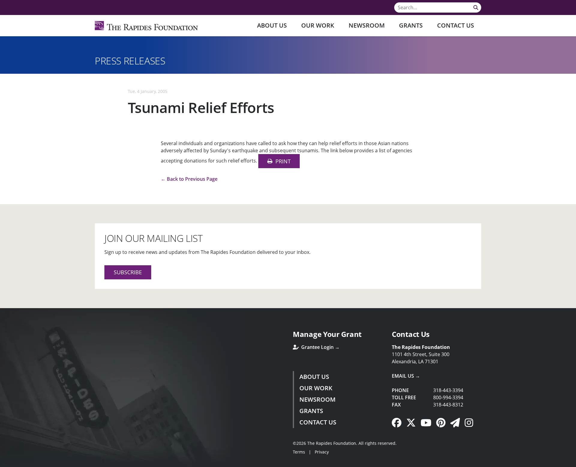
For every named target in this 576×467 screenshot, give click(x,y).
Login (4, 462)
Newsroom (367, 25)
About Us (272, 25)
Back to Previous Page (192, 179)
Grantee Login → (320, 347)
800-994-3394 (448, 397)
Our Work (317, 25)
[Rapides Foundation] (146, 25)
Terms (299, 452)
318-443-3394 (448, 390)
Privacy (322, 452)
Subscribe (128, 272)
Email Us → (406, 376)
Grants (411, 25)
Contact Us (455, 25)
